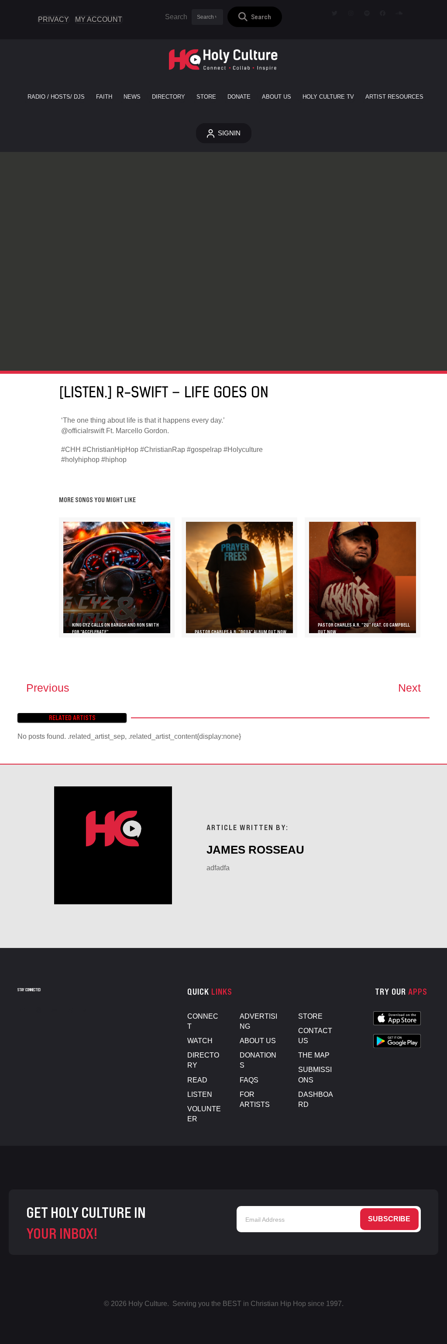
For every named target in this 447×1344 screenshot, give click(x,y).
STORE (310, 1016)
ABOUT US (258, 1040)
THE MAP (314, 1055)
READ (197, 1080)
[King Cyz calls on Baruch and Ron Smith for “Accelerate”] (116, 577)
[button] (254, 17)
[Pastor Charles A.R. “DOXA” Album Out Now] (239, 577)
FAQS (249, 1080)
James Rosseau (255, 849)
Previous (47, 688)
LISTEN (199, 1094)
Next (409, 688)
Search (176, 17)
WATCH (200, 1040)
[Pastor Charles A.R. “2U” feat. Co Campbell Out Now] (362, 577)
